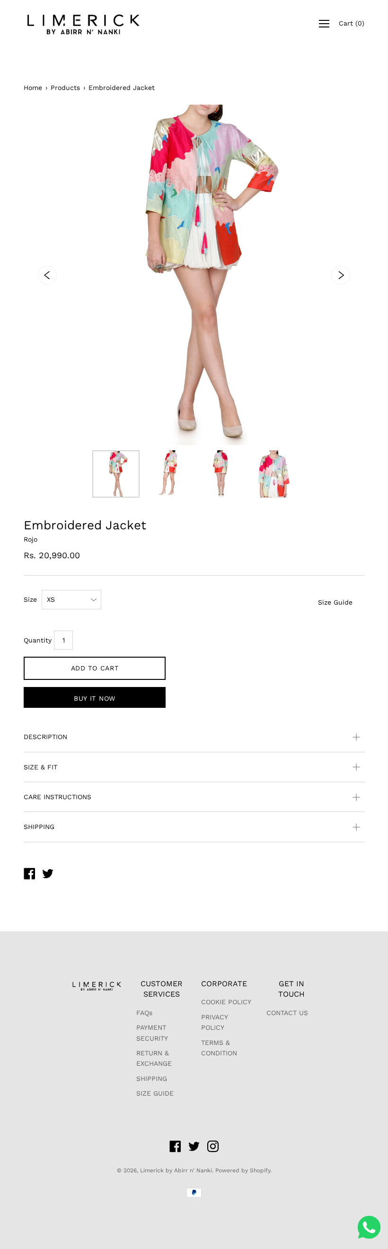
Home (33, 87)
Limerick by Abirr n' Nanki (176, 1170)
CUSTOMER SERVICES (162, 989)
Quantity (38, 640)
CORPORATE (224, 983)
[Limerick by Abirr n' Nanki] (29, 875)
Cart (351, 23)
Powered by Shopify (242, 1170)
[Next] (340, 275)
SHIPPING (39, 826)
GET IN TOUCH (291, 989)
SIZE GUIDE (155, 1093)
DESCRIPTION (45, 736)
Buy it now (94, 698)
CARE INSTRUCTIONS (57, 797)
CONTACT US (287, 1013)
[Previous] (47, 275)
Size (30, 599)
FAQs (144, 1013)
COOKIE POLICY (226, 1002)
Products (65, 87)
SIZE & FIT (40, 767)
